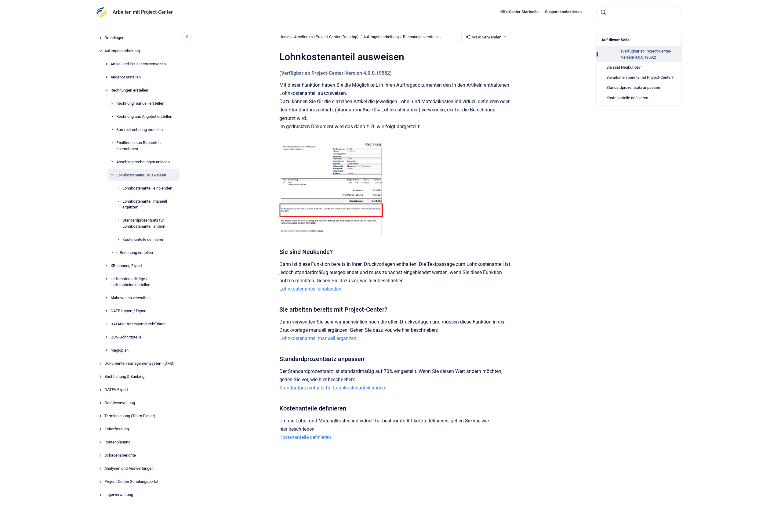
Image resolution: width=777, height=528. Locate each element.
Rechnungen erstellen (129, 90)
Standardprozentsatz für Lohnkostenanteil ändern (143, 223)
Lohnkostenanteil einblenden (147, 188)
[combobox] (639, 12)
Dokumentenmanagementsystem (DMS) (139, 363)
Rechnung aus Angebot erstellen (144, 116)
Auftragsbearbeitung (122, 51)
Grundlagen (114, 37)
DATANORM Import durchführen (138, 324)
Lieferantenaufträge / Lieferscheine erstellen (130, 281)
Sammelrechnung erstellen (139, 129)
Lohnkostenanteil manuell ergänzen (144, 204)
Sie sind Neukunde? (623, 67)
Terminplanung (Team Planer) (129, 416)
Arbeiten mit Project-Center (143, 12)
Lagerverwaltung (118, 494)
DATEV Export (116, 389)
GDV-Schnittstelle (126, 337)
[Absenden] (603, 12)
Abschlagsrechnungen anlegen (143, 161)
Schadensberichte (120, 455)
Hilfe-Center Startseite (519, 11)
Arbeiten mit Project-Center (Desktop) (326, 36)
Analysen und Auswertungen (129, 468)
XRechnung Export (126, 265)
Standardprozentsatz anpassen (633, 87)
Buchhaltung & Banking (124, 376)
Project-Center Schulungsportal (131, 481)
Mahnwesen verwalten (130, 297)
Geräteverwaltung (119, 402)
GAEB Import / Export (129, 311)
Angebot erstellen (126, 77)
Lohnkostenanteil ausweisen (141, 174)
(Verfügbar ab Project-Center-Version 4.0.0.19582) (646, 54)
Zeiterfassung (116, 429)
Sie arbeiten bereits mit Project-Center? (640, 77)
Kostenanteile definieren (143, 239)
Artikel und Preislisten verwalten (138, 64)
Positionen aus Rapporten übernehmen (138, 145)
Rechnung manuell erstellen (140, 103)
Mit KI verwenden (486, 37)
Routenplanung (117, 442)
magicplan (120, 350)
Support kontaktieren (563, 11)
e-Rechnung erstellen (134, 252)
